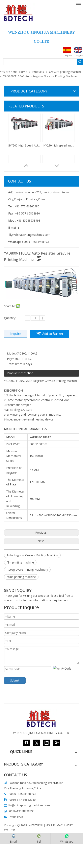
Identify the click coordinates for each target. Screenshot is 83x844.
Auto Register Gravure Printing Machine (32, 555)
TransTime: (14, 364)
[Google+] (56, 743)
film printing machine (20, 562)
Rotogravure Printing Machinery (27, 569)
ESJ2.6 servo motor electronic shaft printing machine (24, 154)
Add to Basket (52, 333)
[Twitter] (36, 743)
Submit (14, 680)
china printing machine (21, 577)
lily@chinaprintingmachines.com (29, 235)
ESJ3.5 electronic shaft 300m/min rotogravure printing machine (59, 154)
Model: (11, 353)
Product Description (20, 373)
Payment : (13, 359)
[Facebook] (26, 743)
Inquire (15, 333)
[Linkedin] (46, 743)
